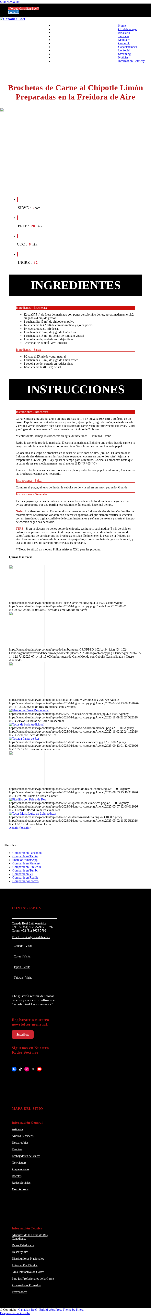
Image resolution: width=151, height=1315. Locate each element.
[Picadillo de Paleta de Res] (27, 799)
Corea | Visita (22, 956)
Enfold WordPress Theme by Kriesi (61, 1309)
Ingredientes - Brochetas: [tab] (31, 307)
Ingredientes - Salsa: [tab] (28, 349)
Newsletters (19, 1162)
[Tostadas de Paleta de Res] (24, 738)
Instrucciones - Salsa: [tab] (29, 480)
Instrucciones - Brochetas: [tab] (32, 411)
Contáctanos (20, 1189)
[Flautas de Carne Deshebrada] (29, 710)
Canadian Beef (27, 1309)
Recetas (16, 1176)
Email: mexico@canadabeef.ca (31, 937)
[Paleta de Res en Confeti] (26, 785)
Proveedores (19, 1292)
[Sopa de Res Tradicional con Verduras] (26, 696)
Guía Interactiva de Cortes (28, 1272)
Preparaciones (20, 1169)
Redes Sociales (21, 1182)
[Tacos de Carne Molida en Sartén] (26, 599)
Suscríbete (22, 1034)
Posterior (24, 827)
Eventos (17, 1149)
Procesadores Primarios (26, 1285)
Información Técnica (25, 1265)
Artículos (17, 1129)
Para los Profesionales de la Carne (33, 1278)
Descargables (20, 1142)
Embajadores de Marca (26, 1156)
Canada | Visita (23, 945)
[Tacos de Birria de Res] (26, 724)
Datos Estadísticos (23, 1245)
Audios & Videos (22, 1136)
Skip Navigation (10, 1)
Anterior (14, 827)
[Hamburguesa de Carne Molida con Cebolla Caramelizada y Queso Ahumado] (26, 646)
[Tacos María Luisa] (32, 813)
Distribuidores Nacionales (28, 1258)
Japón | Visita (22, 967)
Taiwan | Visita (23, 977)
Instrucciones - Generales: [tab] (32, 494)
